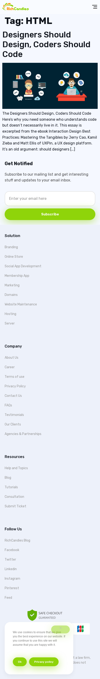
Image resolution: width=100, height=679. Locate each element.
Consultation (14, 497)
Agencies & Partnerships (23, 434)
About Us (11, 358)
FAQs (8, 405)
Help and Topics (16, 468)
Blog (8, 478)
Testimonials (14, 415)
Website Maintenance (21, 304)
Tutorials (11, 487)
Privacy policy (43, 661)
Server (10, 323)
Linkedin (11, 569)
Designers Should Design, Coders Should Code (46, 44)
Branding (11, 247)
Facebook (12, 550)
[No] (60, 629)
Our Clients (13, 424)
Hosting (10, 314)
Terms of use (14, 377)
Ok (20, 661)
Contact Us (13, 396)
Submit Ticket (15, 506)
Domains (11, 295)
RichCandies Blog (17, 540)
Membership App (17, 276)
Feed (8, 598)
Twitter (10, 560)
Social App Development (23, 266)
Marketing (12, 285)
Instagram (12, 579)
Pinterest (12, 588)
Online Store (14, 257)
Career (10, 367)
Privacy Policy (15, 386)
